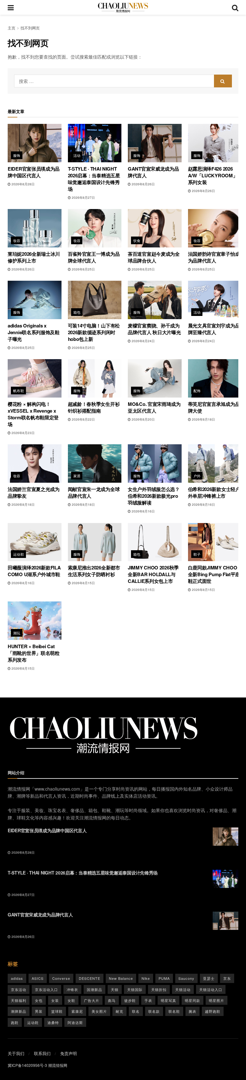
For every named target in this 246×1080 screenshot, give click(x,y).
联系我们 (42, 1053)
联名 (136, 1011)
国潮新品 (94, 989)
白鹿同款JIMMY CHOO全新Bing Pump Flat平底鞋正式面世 (214, 574)
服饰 (16, 155)
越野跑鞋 (212, 1011)
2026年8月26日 (143, 184)
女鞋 (71, 1000)
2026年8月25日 (83, 269)
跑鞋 (15, 1022)
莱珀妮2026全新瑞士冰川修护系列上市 (34, 257)
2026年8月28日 (23, 184)
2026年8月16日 (143, 511)
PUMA (164, 978)
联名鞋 (174, 1011)
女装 (55, 1000)
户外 (197, 475)
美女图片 (99, 1011)
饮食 (137, 240)
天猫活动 (183, 989)
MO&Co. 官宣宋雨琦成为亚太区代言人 (154, 407)
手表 (148, 1000)
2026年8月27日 (83, 197)
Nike (146, 978)
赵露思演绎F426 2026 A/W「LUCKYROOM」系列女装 (213, 175)
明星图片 (216, 1000)
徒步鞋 (130, 1000)
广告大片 (91, 1000)
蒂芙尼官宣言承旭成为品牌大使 (214, 407)
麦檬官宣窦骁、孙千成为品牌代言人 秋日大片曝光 (154, 329)
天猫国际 (135, 989)
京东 (227, 978)
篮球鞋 (57, 1011)
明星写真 (168, 1000)
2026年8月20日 (143, 419)
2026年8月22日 (83, 419)
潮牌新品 (18, 1011)
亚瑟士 (209, 978)
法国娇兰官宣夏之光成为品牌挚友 (34, 492)
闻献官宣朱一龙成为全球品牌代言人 (94, 492)
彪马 (112, 1000)
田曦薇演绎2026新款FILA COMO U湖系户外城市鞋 (34, 571)
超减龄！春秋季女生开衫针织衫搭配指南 (94, 407)
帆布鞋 (18, 390)
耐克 (119, 1011)
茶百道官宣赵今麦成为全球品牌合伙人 (154, 257)
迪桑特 (53, 1022)
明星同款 (192, 1000)
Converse (61, 978)
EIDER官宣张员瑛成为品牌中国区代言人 (34, 172)
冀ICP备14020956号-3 (27, 1065)
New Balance (121, 978)
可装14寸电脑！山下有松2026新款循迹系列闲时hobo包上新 (94, 332)
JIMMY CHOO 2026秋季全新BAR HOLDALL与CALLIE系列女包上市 (153, 574)
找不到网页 (30, 27)
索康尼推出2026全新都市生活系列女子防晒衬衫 (94, 571)
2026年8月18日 (203, 419)
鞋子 (197, 554)
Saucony (186, 978)
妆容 (16, 240)
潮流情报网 (57, 1065)
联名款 (154, 1011)
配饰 (197, 390)
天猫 (115, 989)
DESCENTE (89, 978)
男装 (39, 1011)
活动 (77, 155)
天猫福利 (18, 1000)
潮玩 (16, 632)
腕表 (192, 1011)
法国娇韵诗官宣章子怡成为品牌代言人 (214, 257)
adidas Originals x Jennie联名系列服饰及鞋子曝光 (34, 332)
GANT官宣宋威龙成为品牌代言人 (153, 172)
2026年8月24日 (143, 341)
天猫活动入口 (210, 989)
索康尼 (77, 1011)
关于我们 (16, 1053)
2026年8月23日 (23, 433)
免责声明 (68, 1053)
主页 (11, 27)
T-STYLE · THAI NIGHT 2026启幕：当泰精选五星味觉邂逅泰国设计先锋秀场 (94, 178)
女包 (39, 1000)
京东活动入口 (46, 989)
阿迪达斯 (75, 1022)
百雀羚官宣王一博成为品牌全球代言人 (94, 257)
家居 (77, 475)
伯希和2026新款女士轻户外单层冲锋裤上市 (214, 492)
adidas (17, 978)
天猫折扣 (159, 989)
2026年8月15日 (83, 583)
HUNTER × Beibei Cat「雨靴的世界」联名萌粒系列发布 (34, 653)
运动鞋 (18, 554)
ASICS (38, 978)
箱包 (77, 312)
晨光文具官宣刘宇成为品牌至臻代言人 (214, 329)
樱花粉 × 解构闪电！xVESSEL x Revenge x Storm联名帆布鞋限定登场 (33, 414)
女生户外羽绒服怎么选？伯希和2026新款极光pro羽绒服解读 (154, 496)
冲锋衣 (72, 989)
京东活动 (18, 989)
